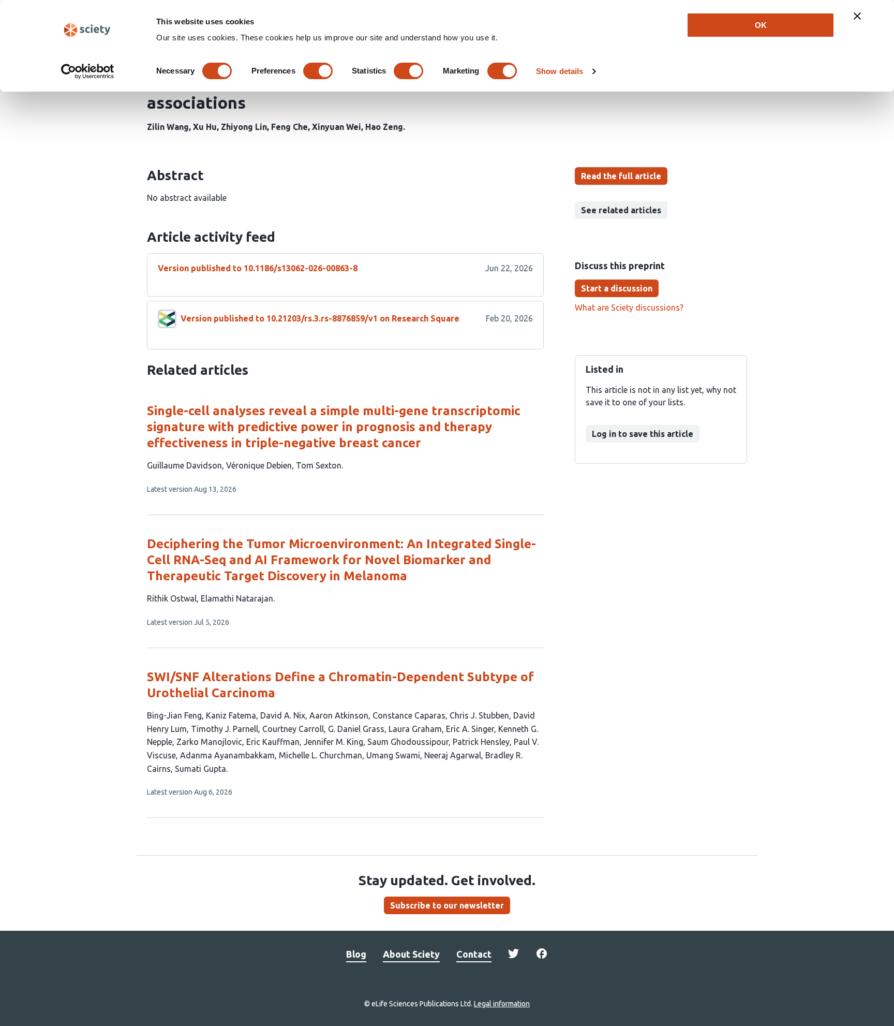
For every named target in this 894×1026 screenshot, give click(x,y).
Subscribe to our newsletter (447, 905)
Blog (356, 954)
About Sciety (411, 954)
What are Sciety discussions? (629, 307)
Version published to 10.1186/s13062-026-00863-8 (257, 268)
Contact (473, 954)
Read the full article (621, 176)
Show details (559, 71)
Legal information (502, 1004)
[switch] (318, 71)
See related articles (621, 210)
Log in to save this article (642, 433)
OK (761, 25)
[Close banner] (857, 16)
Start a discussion (616, 288)
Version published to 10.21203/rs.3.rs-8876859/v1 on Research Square (320, 318)
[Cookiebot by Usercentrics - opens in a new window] (87, 71)
